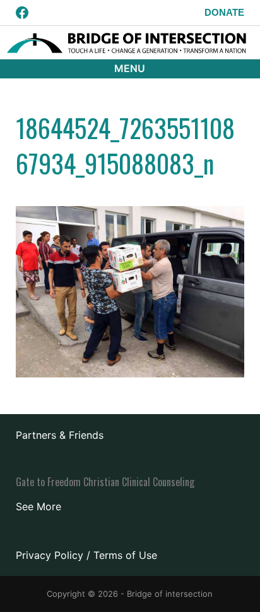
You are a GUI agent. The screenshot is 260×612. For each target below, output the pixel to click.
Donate (224, 12)
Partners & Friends (59, 435)
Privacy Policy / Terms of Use (86, 555)
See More (38, 506)
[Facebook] (22, 12)
